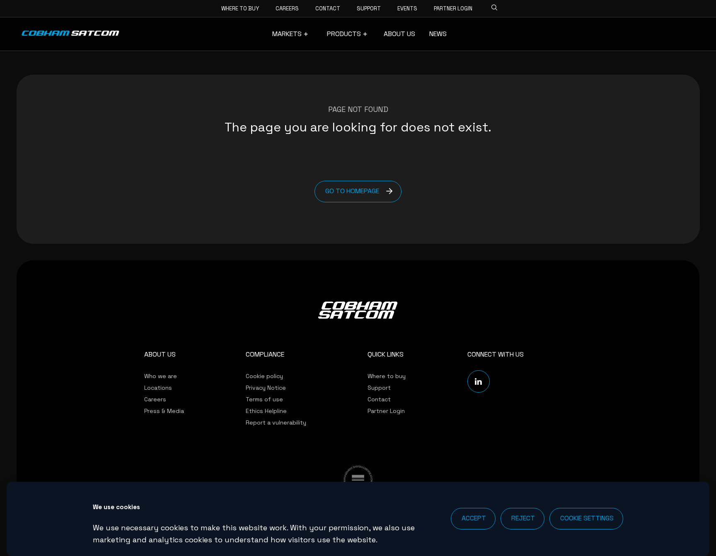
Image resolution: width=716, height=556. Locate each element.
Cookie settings (587, 518)
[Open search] (492, 6)
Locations (158, 387)
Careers (287, 8)
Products (344, 34)
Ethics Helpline (266, 411)
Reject (523, 518)
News (438, 34)
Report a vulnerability (276, 422)
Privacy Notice (266, 387)
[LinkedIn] (478, 381)
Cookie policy (264, 376)
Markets (287, 34)
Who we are (160, 376)
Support (369, 8)
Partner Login (453, 8)
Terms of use (264, 399)
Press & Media (164, 411)
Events (407, 8)
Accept (474, 518)
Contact (327, 8)
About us (399, 34)
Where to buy (240, 8)
